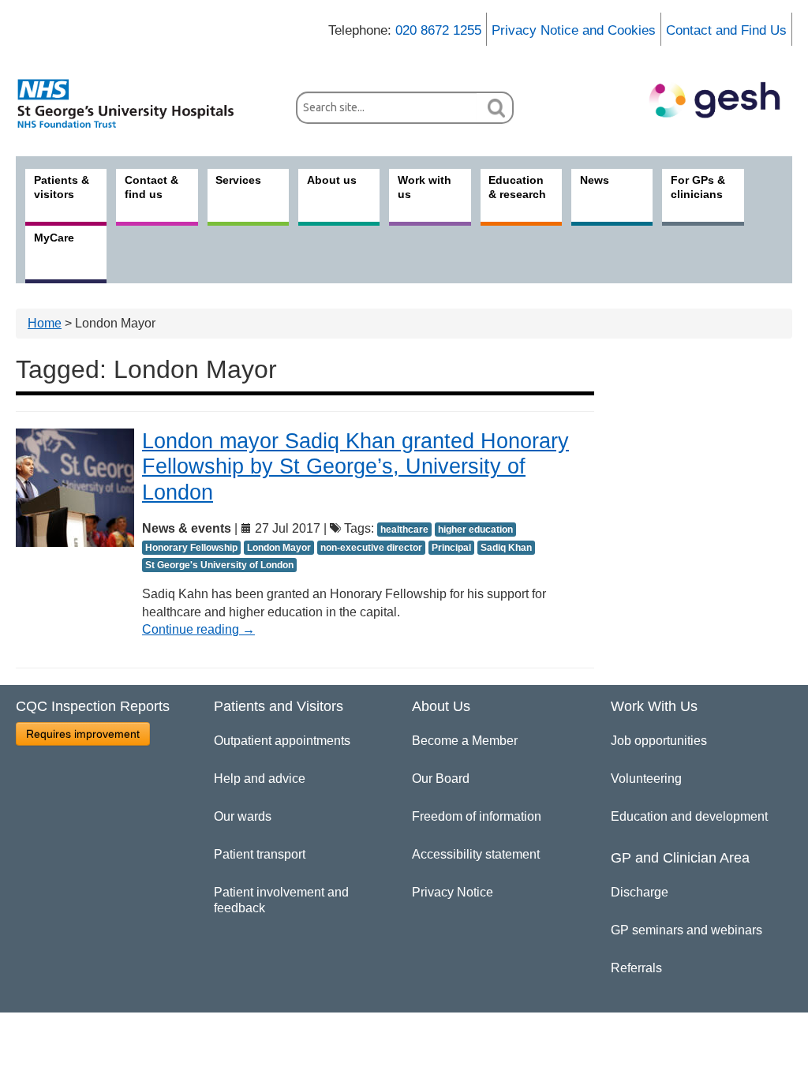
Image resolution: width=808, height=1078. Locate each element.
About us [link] (332, 180)
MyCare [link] (54, 237)
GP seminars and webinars (686, 930)
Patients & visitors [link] (61, 187)
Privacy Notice (452, 892)
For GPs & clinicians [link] (698, 187)
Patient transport (259, 854)
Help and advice (259, 778)
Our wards (242, 816)
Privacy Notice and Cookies (574, 30)
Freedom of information (476, 816)
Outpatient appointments (282, 740)
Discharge (639, 892)
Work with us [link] (424, 187)
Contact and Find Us (726, 30)
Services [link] (238, 180)
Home (45, 323)
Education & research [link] (517, 187)
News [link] (594, 180)
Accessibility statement (476, 854)
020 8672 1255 (438, 30)
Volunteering (646, 778)
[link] (134, 103)
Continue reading (198, 629)
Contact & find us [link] (151, 187)
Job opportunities (659, 740)
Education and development (689, 816)
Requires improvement (83, 734)
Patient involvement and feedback (281, 900)
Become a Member (465, 740)
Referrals (636, 968)
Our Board (440, 778)
